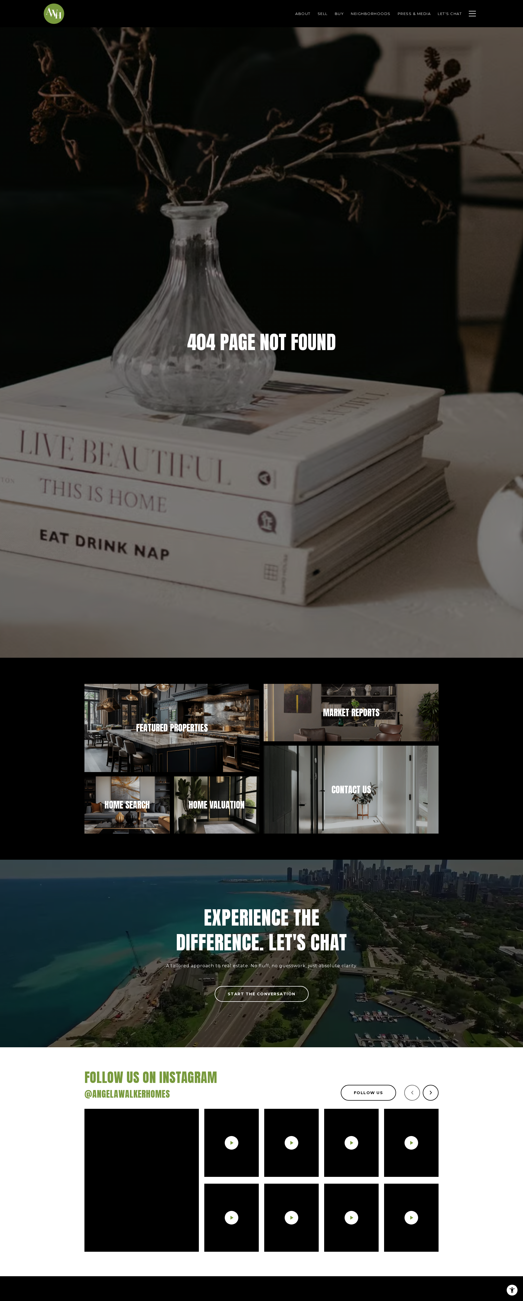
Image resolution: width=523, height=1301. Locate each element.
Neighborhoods (371, 13)
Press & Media (414, 13)
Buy (339, 13)
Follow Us (368, 1092)
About (303, 13)
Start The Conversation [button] (262, 993)
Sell (323, 13)
